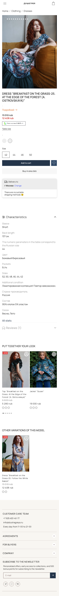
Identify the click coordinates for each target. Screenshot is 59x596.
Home (5, 11)
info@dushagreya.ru (13, 522)
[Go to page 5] (11, 413)
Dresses (28, 11)
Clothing (15, 11)
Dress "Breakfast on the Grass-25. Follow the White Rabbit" (15, 478)
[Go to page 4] (9, 413)
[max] (11, 584)
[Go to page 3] (7, 413)
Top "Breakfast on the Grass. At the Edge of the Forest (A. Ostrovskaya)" (14, 394)
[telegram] (5, 584)
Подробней (8, 109)
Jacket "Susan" (37, 391)
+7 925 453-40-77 (11, 518)
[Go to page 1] (3, 413)
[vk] (17, 584)
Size (4, 148)
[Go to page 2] (5, 413)
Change (17, 185)
